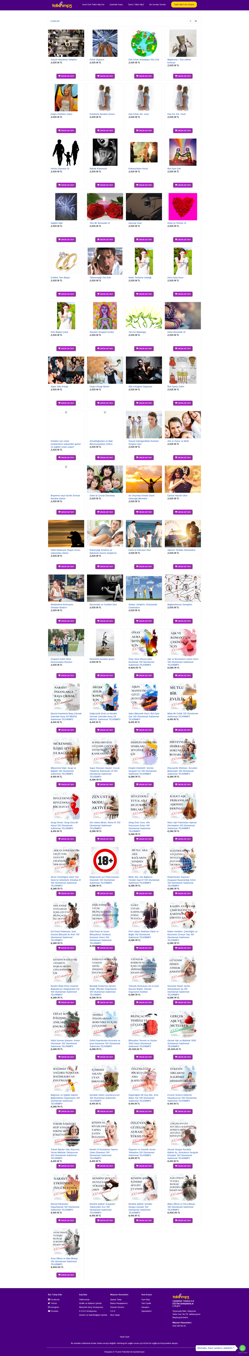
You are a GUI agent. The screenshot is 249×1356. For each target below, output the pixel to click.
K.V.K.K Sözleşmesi (88, 1311)
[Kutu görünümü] (196, 21)
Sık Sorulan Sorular (157, 4)
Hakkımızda (84, 1299)
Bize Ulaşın (115, 1315)
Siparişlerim (146, 1311)
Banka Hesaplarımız (119, 1303)
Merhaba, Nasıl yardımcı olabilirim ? (215, 1348)
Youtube (54, 1311)
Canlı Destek (242, 1352)
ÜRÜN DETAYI (67, 76)
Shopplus (108, 1352)
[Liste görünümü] (190, 21)
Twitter (53, 1303)
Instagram (54, 1307)
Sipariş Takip (116, 1299)
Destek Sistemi (117, 1307)
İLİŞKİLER (55, 21)
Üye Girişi (145, 1299)
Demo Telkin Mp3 (136, 4)
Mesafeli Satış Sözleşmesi (91, 1307)
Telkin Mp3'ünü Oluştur (184, 4)
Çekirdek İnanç (116, 4)
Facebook (55, 1299)
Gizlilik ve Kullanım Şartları (90, 1303)
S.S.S (112, 1311)
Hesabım (145, 1307)
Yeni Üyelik (146, 1303)
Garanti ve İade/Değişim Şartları (93, 1315)
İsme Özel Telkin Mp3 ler (93, 4)
